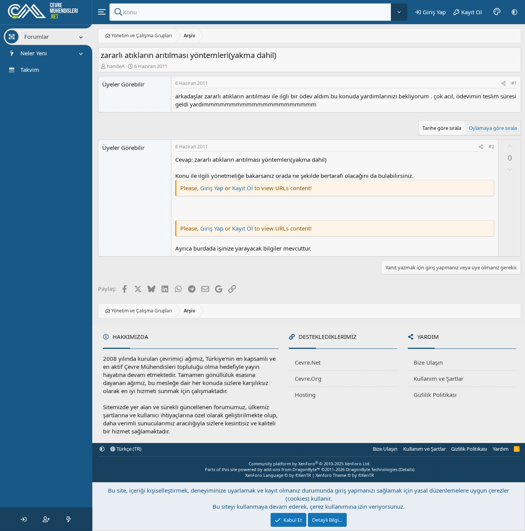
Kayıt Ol (243, 188)
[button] (514, 12)
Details (406, 469)
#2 (491, 146)
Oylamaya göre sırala (493, 127)
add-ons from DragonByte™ (292, 469)
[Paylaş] (503, 83)
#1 (514, 83)
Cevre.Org (308, 378)
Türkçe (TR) (128, 448)
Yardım (500, 448)
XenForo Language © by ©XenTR (278, 475)
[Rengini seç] (497, 12)
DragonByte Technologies (371, 469)
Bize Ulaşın (428, 362)
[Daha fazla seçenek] (399, 12)
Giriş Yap (211, 188)
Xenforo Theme (345, 475)
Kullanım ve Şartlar (439, 378)
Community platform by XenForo (309, 463)
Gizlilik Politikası (435, 394)
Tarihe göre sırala (441, 127)
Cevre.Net (308, 362)
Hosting (305, 394)
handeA (116, 66)
